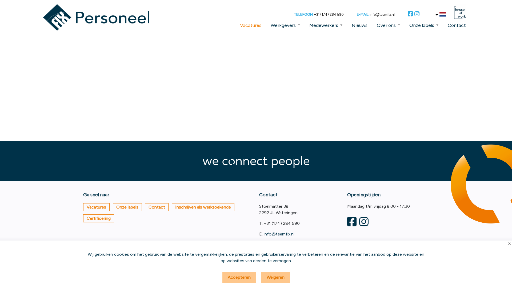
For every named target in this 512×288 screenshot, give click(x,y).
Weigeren (276, 277)
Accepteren (239, 277)
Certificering (99, 218)
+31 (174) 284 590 (329, 15)
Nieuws (359, 25)
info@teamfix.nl (382, 15)
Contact (457, 25)
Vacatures (250, 25)
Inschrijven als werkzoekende (203, 207)
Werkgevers (283, 25)
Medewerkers (323, 25)
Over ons (386, 25)
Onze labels (421, 25)
